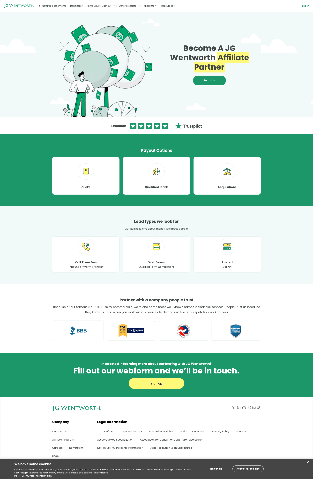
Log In (305, 5)
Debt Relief (76, 5)
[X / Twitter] (254, 408)
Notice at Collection (192, 431)
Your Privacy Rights (161, 431)
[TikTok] (239, 408)
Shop (55, 456)
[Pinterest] (259, 408)
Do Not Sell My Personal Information (33, 475)
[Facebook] (233, 408)
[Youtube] (244, 408)
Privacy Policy (220, 431)
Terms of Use (105, 431)
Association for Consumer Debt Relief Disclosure (171, 440)
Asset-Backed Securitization (115, 440)
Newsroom (76, 448)
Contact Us (59, 431)
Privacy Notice (100, 472)
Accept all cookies (248, 468)
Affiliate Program (63, 440)
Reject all (216, 468)
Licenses (241, 431)
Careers (57, 448)
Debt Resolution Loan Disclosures (171, 448)
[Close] (307, 462)
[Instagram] (249, 408)
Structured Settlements (52, 5)
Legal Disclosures (131, 431)
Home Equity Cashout (99, 5)
